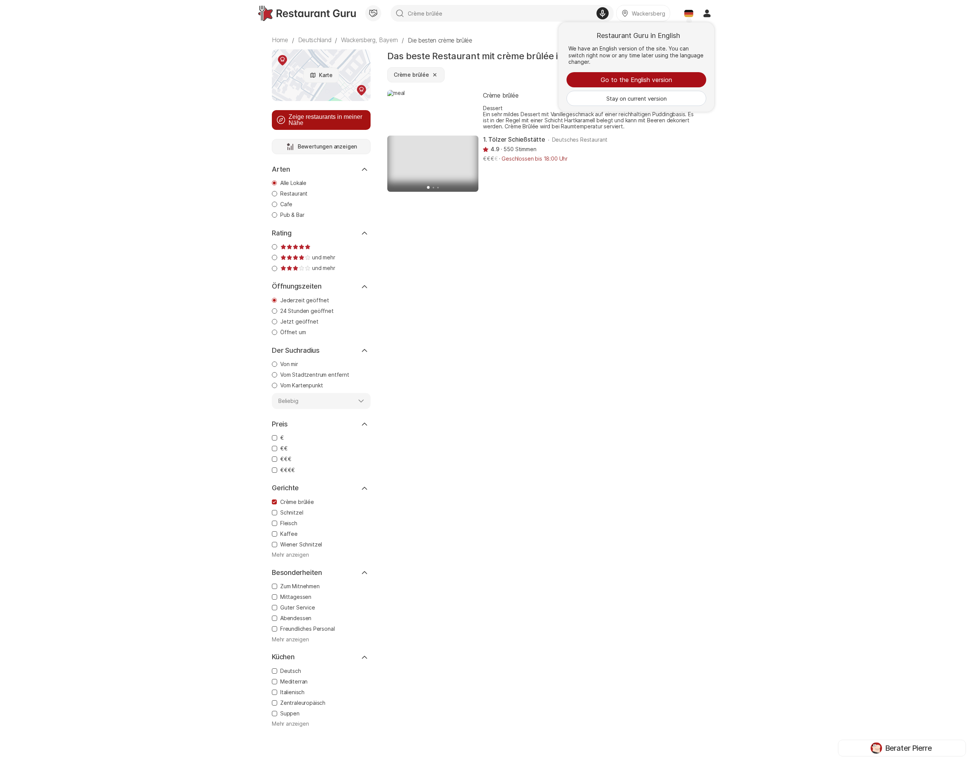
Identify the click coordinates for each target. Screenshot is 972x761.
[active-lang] (689, 13)
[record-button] (602, 13)
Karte (326, 75)
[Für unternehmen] (373, 13)
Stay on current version (636, 98)
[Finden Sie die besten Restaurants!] (307, 13)
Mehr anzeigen (290, 554)
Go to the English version (636, 80)
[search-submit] (399, 13)
